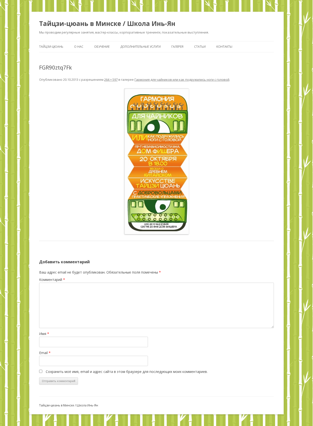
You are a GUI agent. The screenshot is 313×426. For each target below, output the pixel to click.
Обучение (102, 47)
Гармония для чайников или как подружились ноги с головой (181, 79)
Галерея (177, 47)
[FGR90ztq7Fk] (156, 161)
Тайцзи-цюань (51, 47)
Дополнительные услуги (140, 47)
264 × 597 (111, 79)
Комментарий (52, 279)
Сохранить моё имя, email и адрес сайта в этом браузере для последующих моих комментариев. (127, 371)
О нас (78, 47)
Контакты (224, 47)
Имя (44, 333)
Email (45, 352)
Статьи (200, 47)
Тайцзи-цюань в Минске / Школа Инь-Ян (107, 23)
